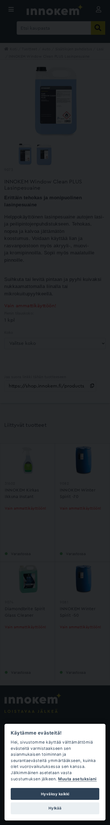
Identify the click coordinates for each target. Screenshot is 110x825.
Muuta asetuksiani (77, 778)
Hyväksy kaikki (55, 794)
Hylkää (55, 808)
